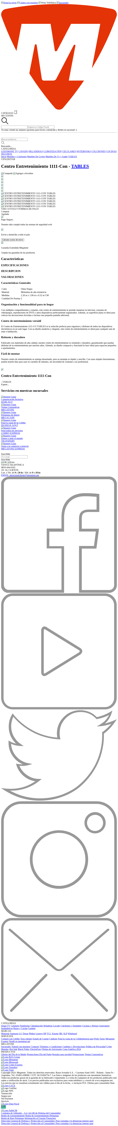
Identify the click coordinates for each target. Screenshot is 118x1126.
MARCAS (6, 1031)
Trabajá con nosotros (20, 1046)
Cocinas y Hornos (90, 1026)
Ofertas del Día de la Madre (13, 1054)
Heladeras (48, 1026)
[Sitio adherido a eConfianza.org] (8, 1085)
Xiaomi (55, 1033)
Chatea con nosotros (28, 2)
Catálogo (53, 1039)
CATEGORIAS (8, 1023)
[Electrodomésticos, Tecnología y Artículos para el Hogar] (59, 109)
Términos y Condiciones (51, 1046)
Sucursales (63, 2)
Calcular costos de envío (12, 240)
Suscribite (5, 459)
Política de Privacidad (96, 1046)
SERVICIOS (7, 1036)
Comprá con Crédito (10, 1039)
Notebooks (25, 1026)
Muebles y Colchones (17, 156)
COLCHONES (98, 151)
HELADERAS (36, 151)
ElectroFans (35, 1049)
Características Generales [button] (16, 282)
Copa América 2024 (72, 1049)
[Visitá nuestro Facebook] (59, 592)
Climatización (36, 1026)
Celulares (15, 1026)
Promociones (78, 1054)
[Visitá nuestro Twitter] (59, 800)
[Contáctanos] (59, 1020)
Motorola (5, 1033)
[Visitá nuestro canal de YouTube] (59, 709)
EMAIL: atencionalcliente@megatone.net (20, 475)
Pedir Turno (99, 1039)
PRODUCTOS (8, 1052)
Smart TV (5, 1026)
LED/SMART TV (9, 151)
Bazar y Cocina (20, 1028)
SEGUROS (6, 154)
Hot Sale (13, 1049)
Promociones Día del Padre (39, 1054)
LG (20, 1033)
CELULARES (69, 151)
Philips (32, 1033)
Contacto (35, 1046)
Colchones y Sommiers (71, 1026)
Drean (25, 1033)
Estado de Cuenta (41, 1039)
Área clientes (26, 1039)
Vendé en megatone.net (19, 1041)
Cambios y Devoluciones (73, 1046)
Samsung (14, 1033)
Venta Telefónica (48, 2)
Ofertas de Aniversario (52, 1049)
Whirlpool (72, 1033)
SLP (65, 1033)
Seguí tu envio (10, 2)
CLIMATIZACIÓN (52, 151)
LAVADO (23, 151)
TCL (49, 1033)
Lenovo (39, 1033)
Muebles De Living (36, 156)
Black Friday (24, 1049)
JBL (61, 1033)
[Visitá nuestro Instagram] (59, 916)
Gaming (31, 1028)
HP (44, 1033)
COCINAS (111, 151)
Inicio (3, 156)
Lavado (56, 1026)
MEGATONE (7, 1044)
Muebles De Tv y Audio (56, 156)
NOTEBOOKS (83, 151)
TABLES (72, 156)
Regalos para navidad (62, 1054)
